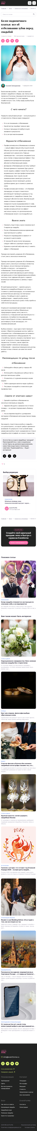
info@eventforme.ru (11, 1057)
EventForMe (13, 508)
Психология (8, 499)
